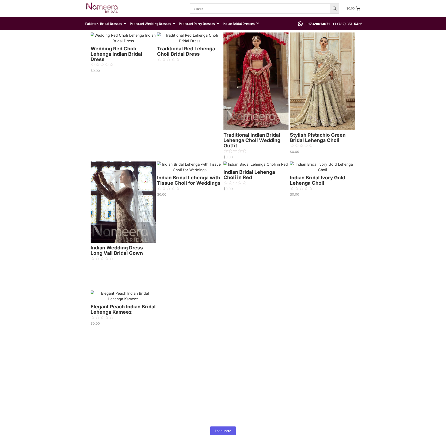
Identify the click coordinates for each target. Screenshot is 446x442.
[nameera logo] (101, 8)
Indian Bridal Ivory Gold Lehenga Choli (317, 180)
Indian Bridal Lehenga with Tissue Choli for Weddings (188, 180)
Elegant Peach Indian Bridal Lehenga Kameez (123, 309)
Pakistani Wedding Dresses (150, 24)
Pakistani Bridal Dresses (103, 24)
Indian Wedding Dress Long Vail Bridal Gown (117, 250)
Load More (223, 431)
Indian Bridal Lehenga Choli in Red (249, 174)
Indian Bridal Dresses (239, 24)
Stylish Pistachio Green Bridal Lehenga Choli (318, 137)
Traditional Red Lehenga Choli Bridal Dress (186, 51)
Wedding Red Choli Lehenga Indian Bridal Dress (116, 54)
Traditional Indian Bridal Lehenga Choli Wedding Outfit (251, 140)
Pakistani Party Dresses (197, 24)
